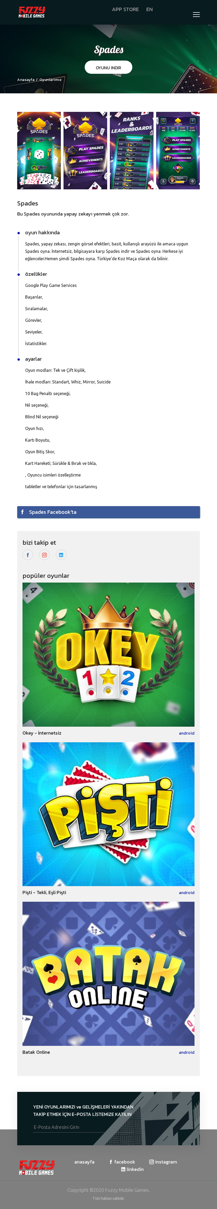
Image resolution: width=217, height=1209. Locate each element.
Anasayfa (25, 80)
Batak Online (36, 1052)
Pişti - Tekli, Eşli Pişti (44, 892)
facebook (124, 1161)
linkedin (135, 1169)
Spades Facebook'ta (52, 512)
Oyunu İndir (108, 68)
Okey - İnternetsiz (41, 732)
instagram (165, 1161)
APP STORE (125, 9)
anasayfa (84, 1161)
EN (149, 9)
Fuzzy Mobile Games (127, 1190)
